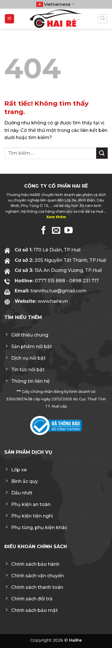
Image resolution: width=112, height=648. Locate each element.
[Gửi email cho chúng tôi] (56, 231)
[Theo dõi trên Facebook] (43, 231)
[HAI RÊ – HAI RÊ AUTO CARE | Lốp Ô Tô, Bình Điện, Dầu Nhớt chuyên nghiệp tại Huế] (56, 19)
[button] (9, 19)
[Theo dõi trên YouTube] (68, 231)
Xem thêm (56, 217)
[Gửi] (102, 153)
